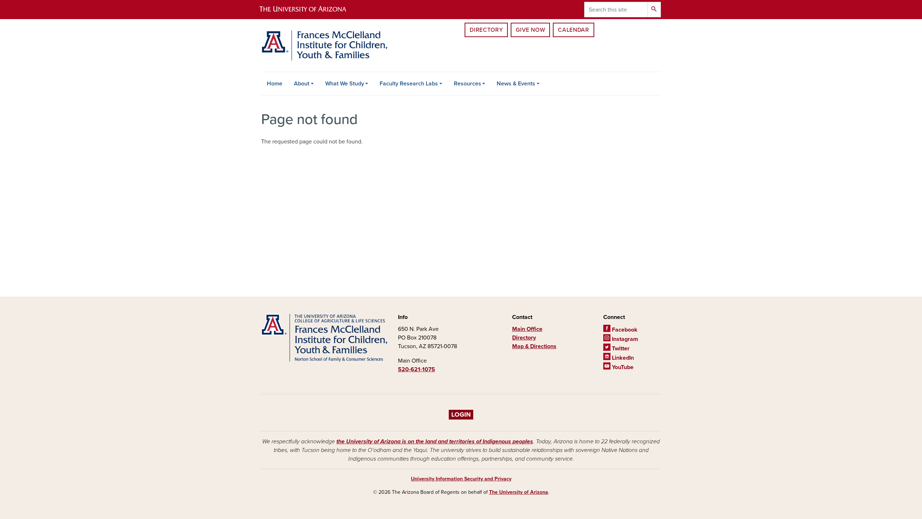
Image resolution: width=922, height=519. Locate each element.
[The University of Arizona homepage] (309, 9)
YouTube (622, 367)
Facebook (623, 329)
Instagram (624, 339)
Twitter (620, 348)
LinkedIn (622, 357)
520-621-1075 (416, 369)
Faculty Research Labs (409, 83)
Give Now (530, 30)
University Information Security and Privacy (461, 479)
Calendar (573, 30)
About (301, 83)
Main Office (527, 329)
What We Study (344, 83)
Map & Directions (534, 346)
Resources (467, 83)
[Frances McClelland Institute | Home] (324, 45)
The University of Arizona (518, 492)
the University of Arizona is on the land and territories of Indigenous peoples (434, 441)
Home (274, 83)
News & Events (516, 83)
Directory (486, 30)
